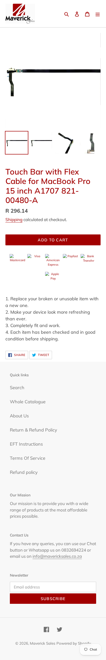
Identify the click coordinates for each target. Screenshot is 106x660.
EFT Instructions (26, 444)
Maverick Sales (42, 643)
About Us (19, 416)
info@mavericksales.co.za (57, 556)
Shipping (13, 219)
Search (17, 387)
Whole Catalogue (28, 402)
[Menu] (97, 14)
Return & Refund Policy (33, 430)
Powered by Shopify (73, 643)
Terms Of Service (27, 458)
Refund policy (24, 472)
